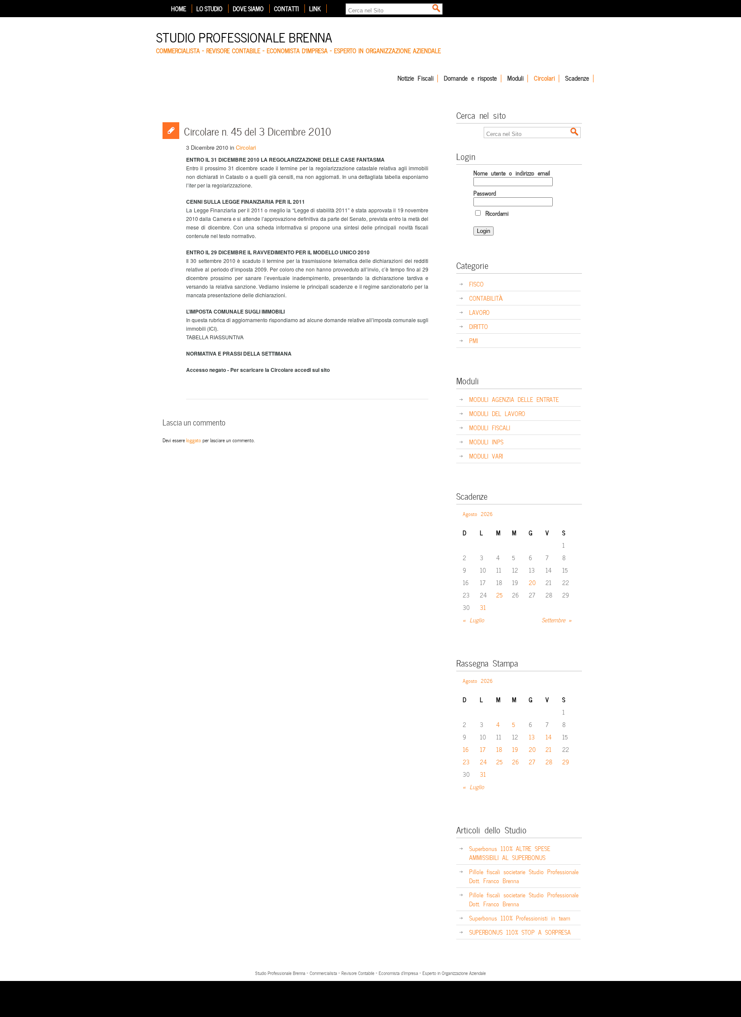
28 (548, 761)
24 (483, 761)
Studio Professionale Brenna (244, 36)
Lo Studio (209, 8)
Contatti (286, 8)
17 (482, 749)
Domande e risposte (470, 78)
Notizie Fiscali (416, 78)
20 (532, 582)
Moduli (515, 78)
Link (315, 8)
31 (483, 607)
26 (515, 761)
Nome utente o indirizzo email (511, 172)
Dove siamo (248, 8)
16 (466, 749)
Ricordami (495, 212)
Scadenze (577, 78)
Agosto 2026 (478, 513)
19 (515, 749)
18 (499, 749)
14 (548, 736)
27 (532, 761)
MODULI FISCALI (489, 427)
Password (484, 192)
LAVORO (479, 312)
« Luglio (473, 619)
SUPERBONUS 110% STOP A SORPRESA (520, 931)
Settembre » (557, 619)
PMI (473, 340)
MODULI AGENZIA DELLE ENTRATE (514, 399)
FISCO (476, 283)
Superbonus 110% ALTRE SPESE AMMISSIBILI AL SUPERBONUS (509, 853)
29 (565, 761)
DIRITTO (478, 326)
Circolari (544, 78)
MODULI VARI (486, 455)
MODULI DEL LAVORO (497, 413)
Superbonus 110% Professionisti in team (519, 917)
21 (548, 749)
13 (532, 736)
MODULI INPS (486, 441)
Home (178, 8)
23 (466, 761)
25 (499, 594)
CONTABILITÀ (486, 297)
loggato (193, 440)
